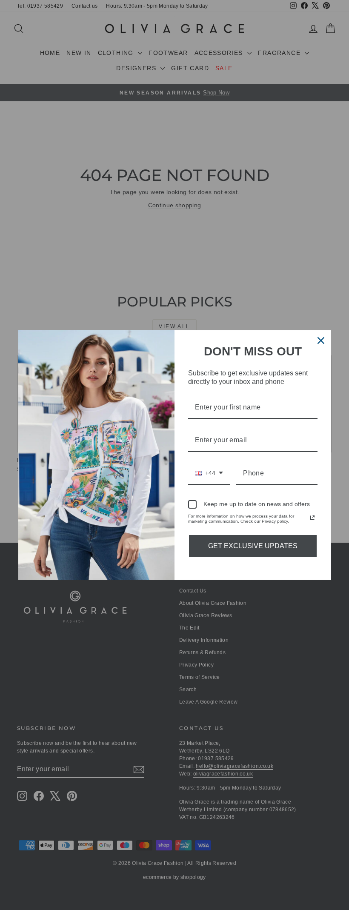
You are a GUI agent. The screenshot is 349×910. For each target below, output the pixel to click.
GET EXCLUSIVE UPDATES (253, 545)
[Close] (321, 340)
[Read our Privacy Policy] (312, 517)
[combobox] (209, 473)
